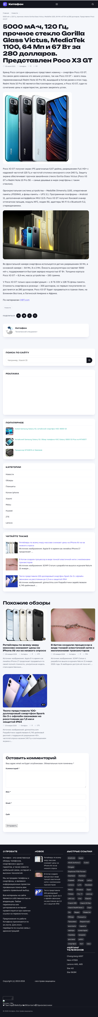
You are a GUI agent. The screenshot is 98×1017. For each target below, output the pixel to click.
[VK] (18, 315)
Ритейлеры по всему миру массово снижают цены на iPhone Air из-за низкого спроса (24, 648)
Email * (9, 803)
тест (81, 944)
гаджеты (83, 926)
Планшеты (11, 486)
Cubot (86, 863)
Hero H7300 (72, 960)
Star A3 (70, 968)
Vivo (79, 898)
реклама (71, 939)
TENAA (70, 894)
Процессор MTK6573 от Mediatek (28, 450)
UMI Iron (71, 898)
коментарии (82, 930)
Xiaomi (9, 498)
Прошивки (72, 921)
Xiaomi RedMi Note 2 (76, 907)
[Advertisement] (49, 395)
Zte (69, 912)
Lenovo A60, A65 (75, 964)
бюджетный (84, 921)
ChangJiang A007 (75, 956)
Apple (81, 858)
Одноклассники (44, 1005)
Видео (76, 912)
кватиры (71, 930)
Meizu (8, 504)
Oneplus (80, 889)
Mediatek (88, 885)
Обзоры (9, 480)
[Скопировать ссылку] (35, 315)
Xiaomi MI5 (72, 903)
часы (88, 944)
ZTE (7, 517)
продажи (82, 935)
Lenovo (9, 523)
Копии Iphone (12, 492)
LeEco (89, 880)
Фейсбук (18, 1005)
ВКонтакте (30, 1005)
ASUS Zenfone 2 (74, 863)
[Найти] (89, 360)
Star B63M (71, 972)
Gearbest (71, 876)
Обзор (71, 917)
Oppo (89, 889)
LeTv (79, 885)
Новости (7, 308)
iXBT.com (25, 300)
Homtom (82, 876)
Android (71, 858)
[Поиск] (92, 4)
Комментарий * (12, 768)
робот (81, 939)
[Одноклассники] (29, 315)
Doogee (71, 867)
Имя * (8, 792)
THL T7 (79, 894)
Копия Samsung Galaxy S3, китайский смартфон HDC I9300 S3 (41, 429)
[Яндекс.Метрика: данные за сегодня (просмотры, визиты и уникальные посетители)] (8, 1002)
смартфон (72, 944)
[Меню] (56, 4)
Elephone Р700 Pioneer (77, 871)
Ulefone (89, 894)
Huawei (9, 511)
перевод (71, 935)
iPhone (80, 880)
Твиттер (9, 1005)
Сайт (8, 814)
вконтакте (72, 926)
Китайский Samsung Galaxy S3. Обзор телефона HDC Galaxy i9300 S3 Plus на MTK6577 (51, 439)
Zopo (89, 907)
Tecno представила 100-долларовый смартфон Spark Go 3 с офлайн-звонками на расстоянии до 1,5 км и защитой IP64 (24, 716)
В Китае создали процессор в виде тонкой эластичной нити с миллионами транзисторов (72, 648)
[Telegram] (24, 315)
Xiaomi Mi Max (85, 903)
